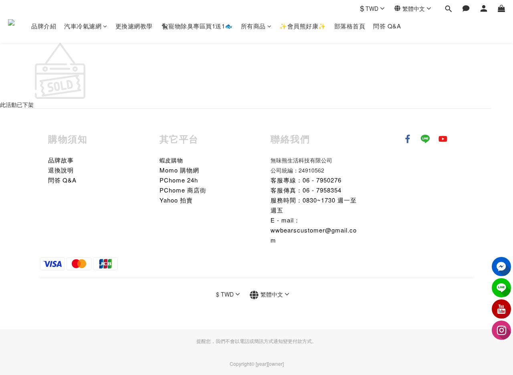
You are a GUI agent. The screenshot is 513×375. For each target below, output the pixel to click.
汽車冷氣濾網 (82, 26)
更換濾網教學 (134, 26)
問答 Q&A (387, 26)
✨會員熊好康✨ (302, 26)
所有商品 (253, 26)
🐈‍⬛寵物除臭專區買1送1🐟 (197, 26)
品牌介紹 (43, 26)
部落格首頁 (350, 26)
